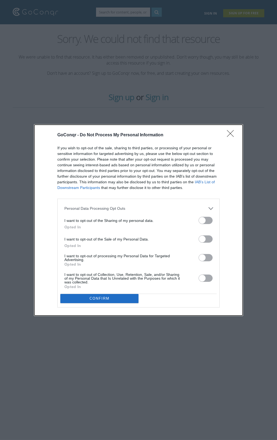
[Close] (232, 135)
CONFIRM (100, 298)
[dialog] (138, 220)
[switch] (206, 220)
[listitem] (138, 208)
